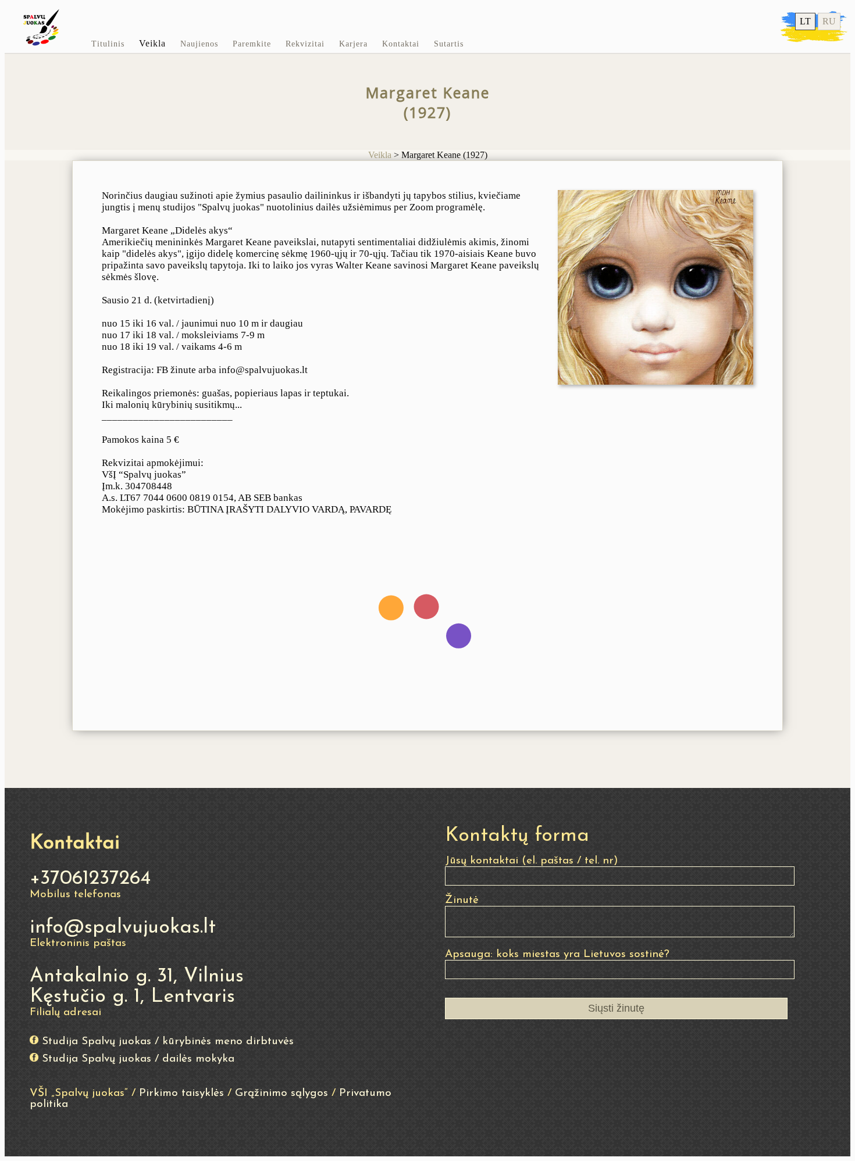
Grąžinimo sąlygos (281, 1093)
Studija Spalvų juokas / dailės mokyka (138, 1059)
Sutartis (449, 44)
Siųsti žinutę (616, 1008)
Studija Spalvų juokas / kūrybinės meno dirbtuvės (168, 1041)
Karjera (353, 44)
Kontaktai (400, 44)
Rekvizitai (305, 44)
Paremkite (252, 44)
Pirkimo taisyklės (181, 1093)
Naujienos (199, 44)
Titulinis (107, 44)
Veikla (152, 43)
